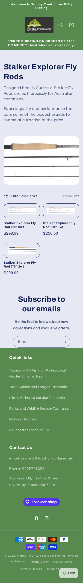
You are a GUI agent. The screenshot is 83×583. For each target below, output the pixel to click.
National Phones (22, 419)
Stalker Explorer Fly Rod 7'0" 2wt (20, 264)
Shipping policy (57, 569)
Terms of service (31, 569)
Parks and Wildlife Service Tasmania (39, 408)
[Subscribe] (64, 341)
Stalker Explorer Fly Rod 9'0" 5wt (59, 225)
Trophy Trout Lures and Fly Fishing (41, 556)
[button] (9, 25)
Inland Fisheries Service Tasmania (37, 398)
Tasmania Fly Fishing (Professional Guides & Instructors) (37, 373)
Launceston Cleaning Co (29, 430)
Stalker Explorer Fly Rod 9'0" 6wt (20, 225)
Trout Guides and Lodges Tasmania (38, 387)
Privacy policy (63, 561)
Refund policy (39, 561)
